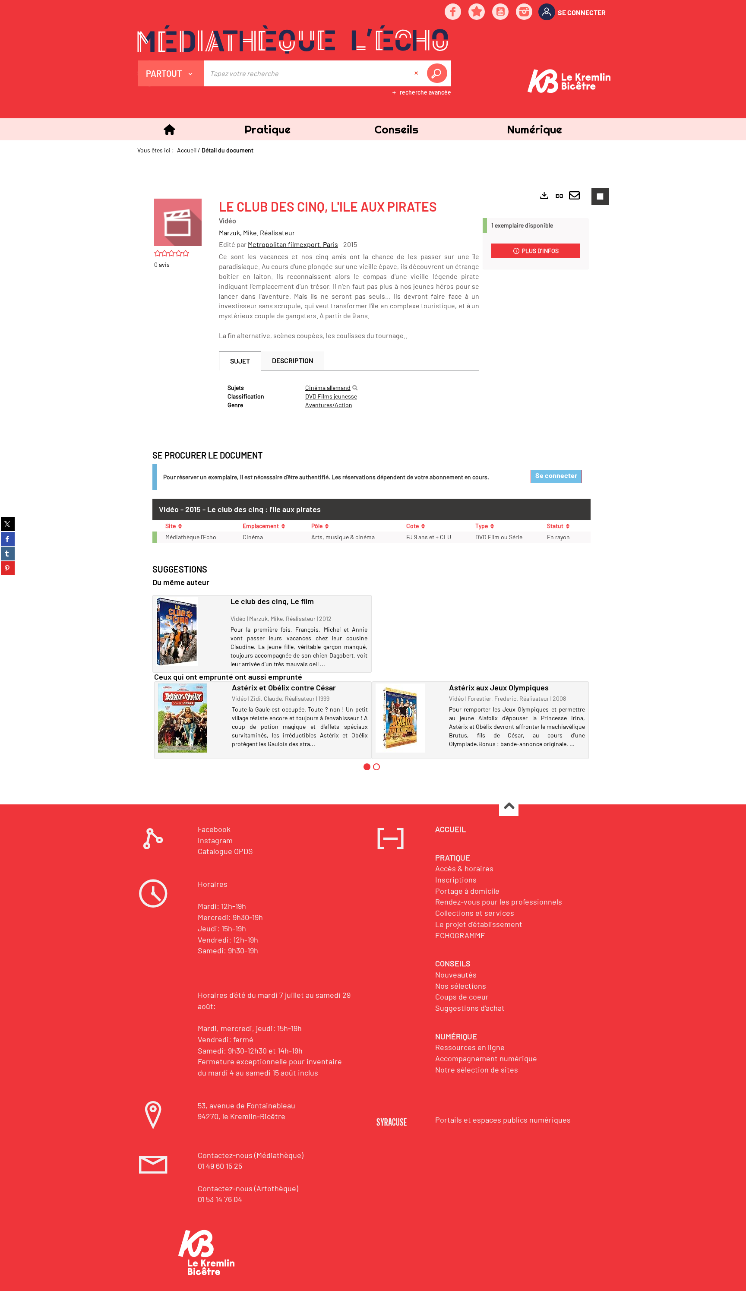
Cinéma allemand (328, 387)
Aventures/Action (328, 404)
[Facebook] (453, 12)
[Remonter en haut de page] (508, 806)
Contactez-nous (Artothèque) (248, 1188)
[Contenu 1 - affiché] (367, 766)
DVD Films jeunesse (331, 396)
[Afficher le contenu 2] (376, 766)
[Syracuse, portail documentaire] (292, 39)
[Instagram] (524, 12)
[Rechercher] (354, 388)
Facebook (214, 829)
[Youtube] (501, 12)
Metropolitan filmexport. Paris (293, 244)
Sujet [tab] (240, 361)
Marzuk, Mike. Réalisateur (257, 232)
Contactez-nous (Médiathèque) (250, 1155)
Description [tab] (292, 360)
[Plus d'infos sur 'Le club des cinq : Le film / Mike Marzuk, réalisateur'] (190, 631)
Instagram (215, 840)
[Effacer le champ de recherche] (417, 73)
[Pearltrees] (477, 12)
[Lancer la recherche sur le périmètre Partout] (439, 73)
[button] (267, 129)
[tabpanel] (349, 396)
